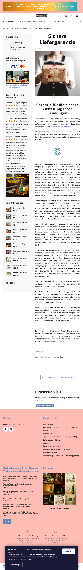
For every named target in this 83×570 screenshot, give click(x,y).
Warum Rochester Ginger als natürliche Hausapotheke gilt (18, 484)
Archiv (7, 521)
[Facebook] (5, 429)
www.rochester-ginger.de (61, 126)
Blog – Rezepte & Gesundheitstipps (57, 449)
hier (30, 559)
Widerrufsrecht (49, 430)
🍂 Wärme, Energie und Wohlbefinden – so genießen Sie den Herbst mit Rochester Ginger (20, 512)
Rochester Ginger (16, 43)
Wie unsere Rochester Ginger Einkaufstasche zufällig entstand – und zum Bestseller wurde (20, 477)
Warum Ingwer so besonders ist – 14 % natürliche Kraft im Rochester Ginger (17, 505)
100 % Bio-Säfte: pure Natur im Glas (18, 48)
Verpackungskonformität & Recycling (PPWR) (61, 456)
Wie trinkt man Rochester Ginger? (16, 499)
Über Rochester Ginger (52, 446)
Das (36, 357)
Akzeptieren (68, 551)
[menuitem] (8, 21)
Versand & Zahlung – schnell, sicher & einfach (61, 427)
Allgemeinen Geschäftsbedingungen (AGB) (60, 437)
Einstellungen (15, 565)
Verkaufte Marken (50, 452)
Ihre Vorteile (48, 424)
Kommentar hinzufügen (45, 406)
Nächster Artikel (67, 377)
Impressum (47, 434)
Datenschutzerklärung (52, 440)
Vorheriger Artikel (48, 377)
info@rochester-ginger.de (13, 424)
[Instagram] (11, 429)
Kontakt (46, 443)
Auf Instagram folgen (61, 508)
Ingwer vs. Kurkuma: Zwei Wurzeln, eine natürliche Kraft (18, 492)
